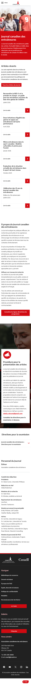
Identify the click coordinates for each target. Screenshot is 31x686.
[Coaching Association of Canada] (8, 559)
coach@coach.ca (11, 657)
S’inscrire (14, 631)
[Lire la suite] (15, 102)
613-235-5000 (9, 655)
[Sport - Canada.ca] (24, 559)
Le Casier (14, 606)
